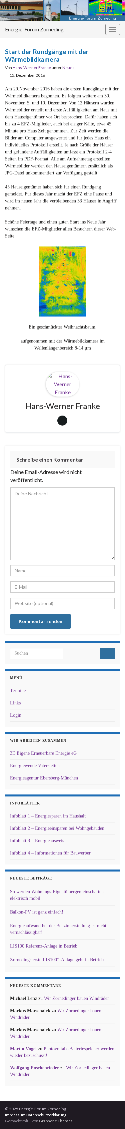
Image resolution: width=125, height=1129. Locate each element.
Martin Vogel (23, 1048)
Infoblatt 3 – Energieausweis (37, 840)
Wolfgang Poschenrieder (34, 1067)
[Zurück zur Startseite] (62, 10)
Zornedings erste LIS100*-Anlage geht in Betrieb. (57, 959)
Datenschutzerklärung (46, 1114)
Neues (68, 67)
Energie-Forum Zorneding (34, 29)
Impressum (15, 1114)
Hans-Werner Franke (32, 67)
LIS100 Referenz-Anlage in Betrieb (43, 946)
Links (15, 702)
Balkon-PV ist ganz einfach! (36, 912)
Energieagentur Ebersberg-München (44, 777)
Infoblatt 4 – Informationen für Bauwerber (50, 853)
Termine (18, 690)
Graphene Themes (56, 1120)
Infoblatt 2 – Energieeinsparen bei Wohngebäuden (57, 828)
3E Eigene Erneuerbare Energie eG (43, 753)
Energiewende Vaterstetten (35, 765)
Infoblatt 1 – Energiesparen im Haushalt (48, 815)
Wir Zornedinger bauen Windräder (76, 998)
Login (15, 715)
